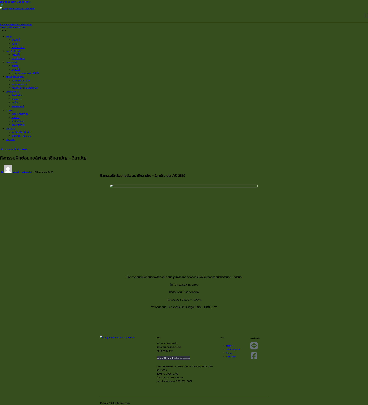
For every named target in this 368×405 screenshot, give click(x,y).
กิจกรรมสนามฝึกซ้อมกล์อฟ (14, 149)
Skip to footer (24, 1)
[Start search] (366, 15)
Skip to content (8, 1)
